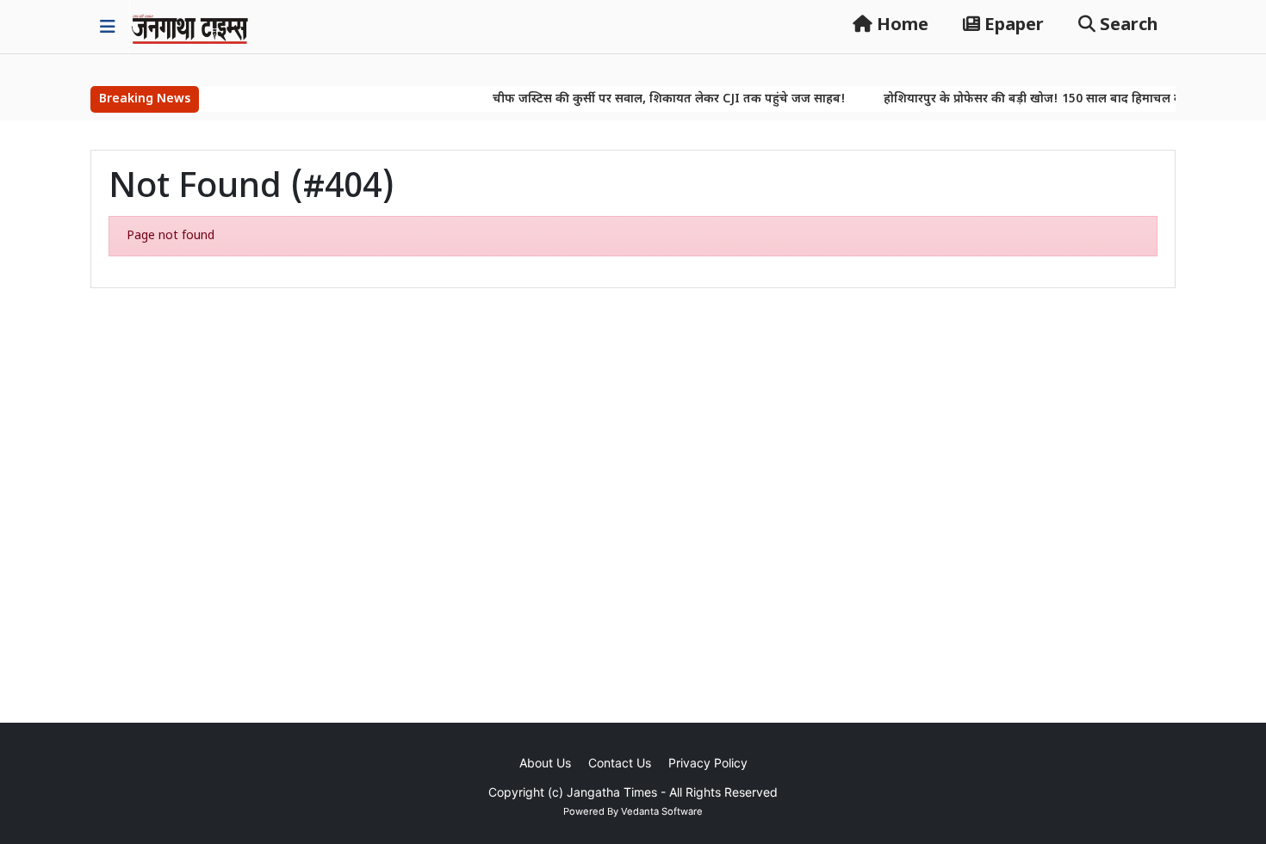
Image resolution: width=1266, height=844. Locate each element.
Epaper (1012, 26)
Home (900, 26)
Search (1126, 26)
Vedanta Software (662, 811)
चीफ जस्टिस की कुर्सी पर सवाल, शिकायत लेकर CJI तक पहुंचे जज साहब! (655, 99)
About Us (545, 762)
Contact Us (619, 762)
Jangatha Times (612, 792)
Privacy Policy (708, 762)
